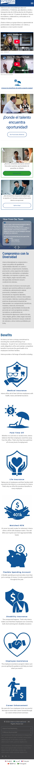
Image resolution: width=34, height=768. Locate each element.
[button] (32, 3)
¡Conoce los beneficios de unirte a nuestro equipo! (17, 88)
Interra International (18, 722)
